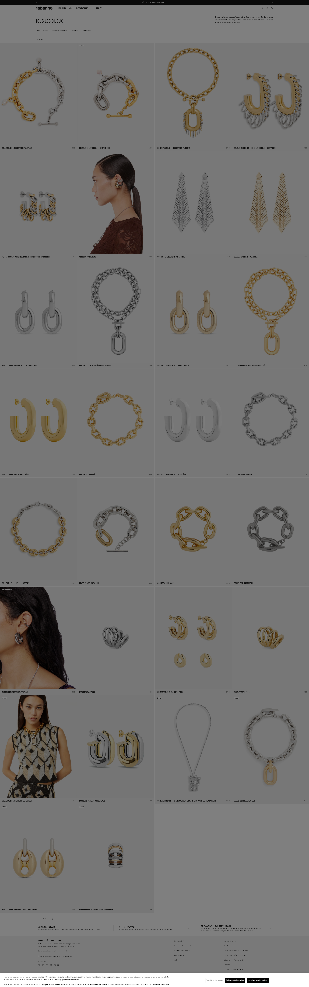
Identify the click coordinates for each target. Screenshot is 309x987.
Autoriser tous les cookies (258, 980)
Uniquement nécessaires (235, 980)
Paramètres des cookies (214, 980)
